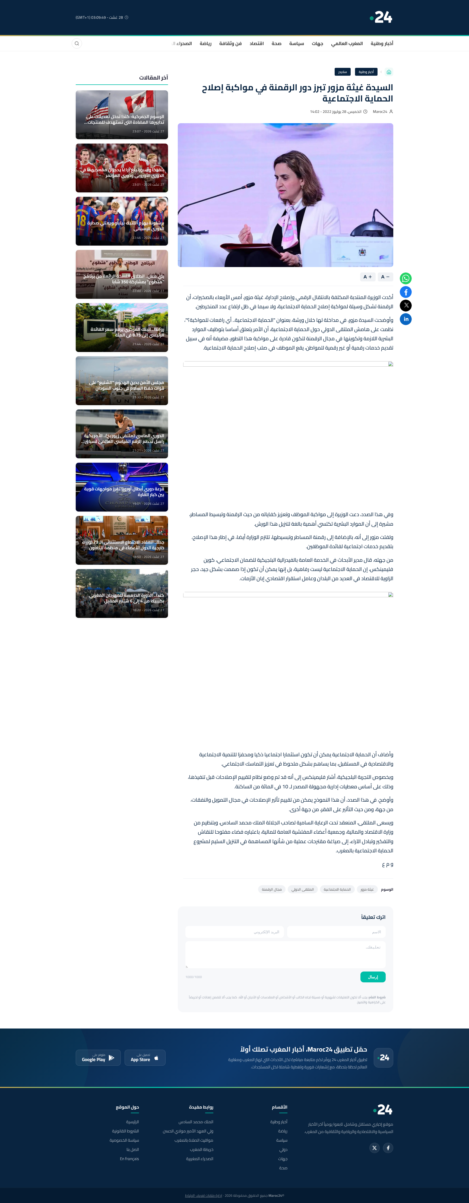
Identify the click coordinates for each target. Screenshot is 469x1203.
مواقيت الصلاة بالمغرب (194, 1140)
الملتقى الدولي (302, 889)
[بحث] (77, 43)
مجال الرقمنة (272, 889)
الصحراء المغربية (175, 43)
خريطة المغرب (201, 1149)
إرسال (373, 977)
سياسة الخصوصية (124, 1140)
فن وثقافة (230, 43)
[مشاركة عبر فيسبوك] (406, 292)
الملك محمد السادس (196, 1122)
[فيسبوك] (388, 1148)
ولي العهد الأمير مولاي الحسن (188, 1131)
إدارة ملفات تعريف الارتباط (203, 1195)
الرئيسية (132, 1122)
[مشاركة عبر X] (406, 306)
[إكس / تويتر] (374, 1148)
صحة (276, 43)
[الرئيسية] (389, 72)
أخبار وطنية (382, 43)
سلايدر (342, 72)
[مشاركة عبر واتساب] (406, 278)
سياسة (296, 43)
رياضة (205, 43)
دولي (283, 1149)
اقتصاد (257, 43)
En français (129, 1159)
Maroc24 (380, 112)
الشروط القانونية (125, 1131)
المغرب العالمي (347, 43)
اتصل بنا (132, 1149)
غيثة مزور (367, 889)
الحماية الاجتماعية (337, 889)
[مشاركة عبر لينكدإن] (406, 319)
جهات (317, 43)
